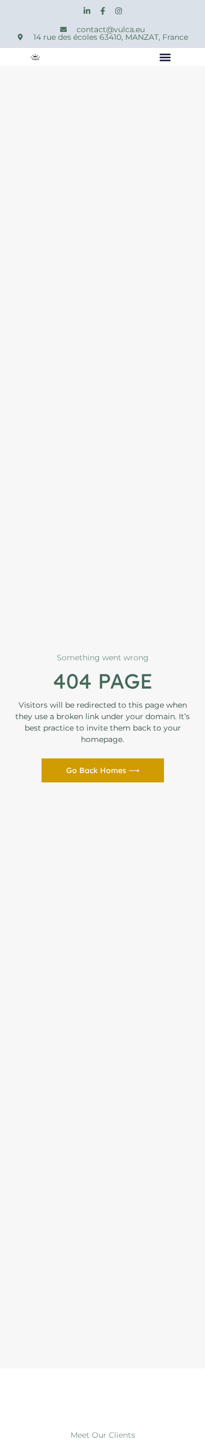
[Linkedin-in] (87, 11)
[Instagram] (118, 11)
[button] (165, 57)
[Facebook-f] (103, 11)
